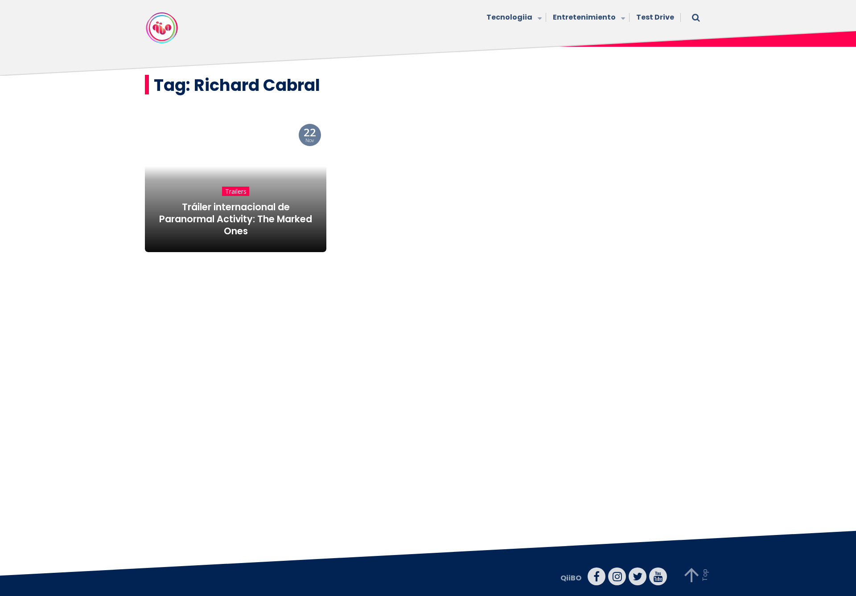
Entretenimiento (584, 17)
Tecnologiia (509, 17)
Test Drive (655, 17)
